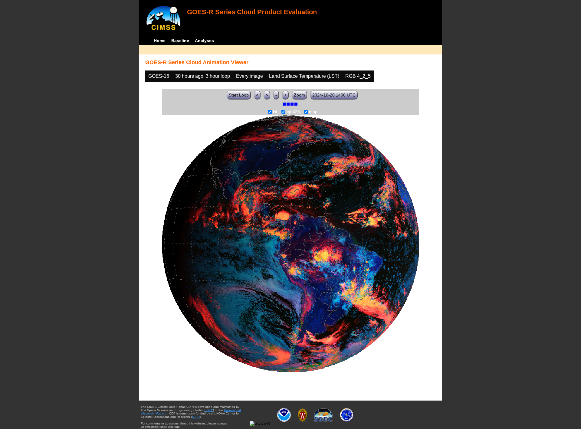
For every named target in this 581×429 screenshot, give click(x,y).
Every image (249, 76)
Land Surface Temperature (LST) (304, 76)
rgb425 (293, 112)
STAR (196, 416)
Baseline (180, 40)
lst (275, 112)
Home (160, 40)
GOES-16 (158, 76)
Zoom (299, 95)
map (313, 112)
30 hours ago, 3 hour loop (202, 76)
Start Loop (239, 95)
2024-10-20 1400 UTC (334, 95)
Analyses (204, 40)
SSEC (209, 410)
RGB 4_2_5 (358, 76)
